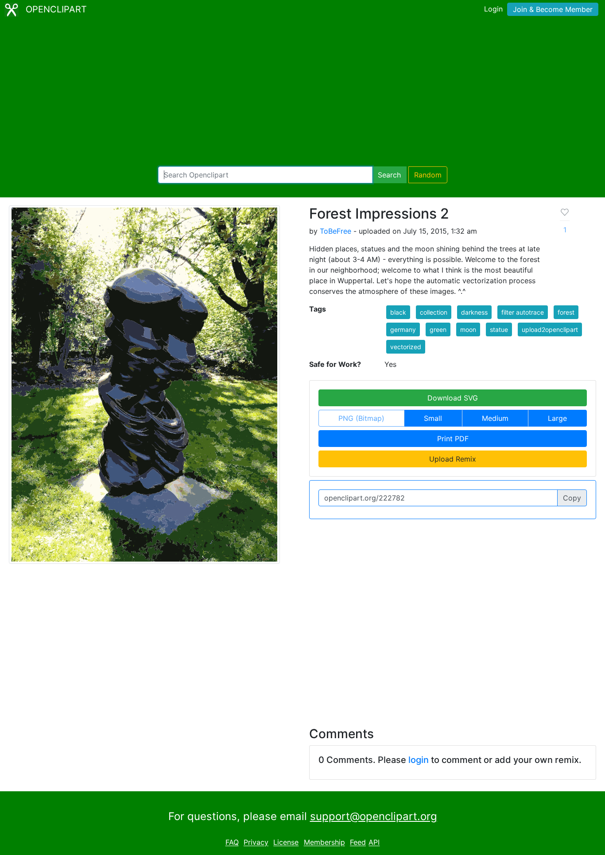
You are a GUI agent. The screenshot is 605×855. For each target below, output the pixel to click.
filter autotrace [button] (522, 312)
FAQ (232, 842)
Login (493, 8)
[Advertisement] (302, 93)
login (418, 760)
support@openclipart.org (373, 816)
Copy (572, 497)
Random (428, 174)
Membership (324, 842)
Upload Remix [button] (452, 458)
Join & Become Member (553, 9)
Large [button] (557, 418)
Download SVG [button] (452, 397)
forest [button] (566, 312)
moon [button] (468, 329)
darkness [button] (474, 312)
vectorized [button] (405, 346)
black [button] (398, 312)
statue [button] (499, 329)
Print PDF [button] (453, 438)
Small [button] (433, 418)
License (286, 842)
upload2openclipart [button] (550, 329)
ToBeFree (335, 231)
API (374, 842)
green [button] (438, 329)
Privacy (256, 842)
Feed (358, 842)
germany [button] (403, 329)
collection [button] (433, 312)
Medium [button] (495, 418)
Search (389, 174)
